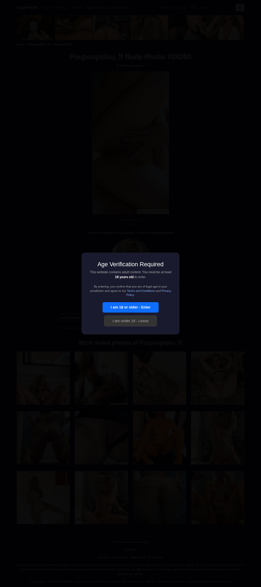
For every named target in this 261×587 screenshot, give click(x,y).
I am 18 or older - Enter (130, 307)
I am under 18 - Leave (130, 321)
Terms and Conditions (141, 290)
